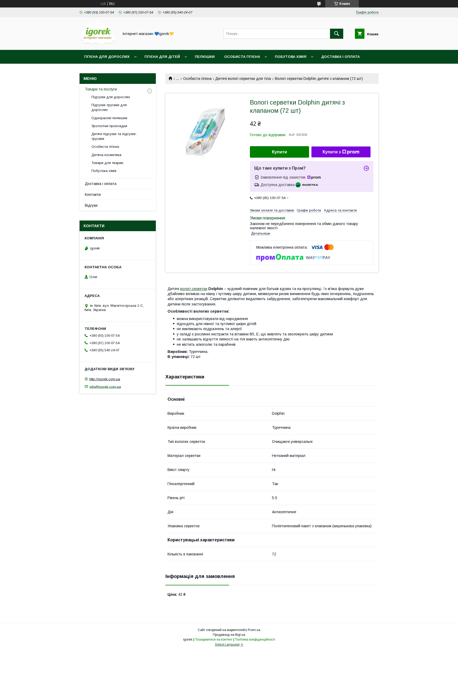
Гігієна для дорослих (107, 57)
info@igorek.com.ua (105, 386)
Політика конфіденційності (255, 639)
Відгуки (91, 205)
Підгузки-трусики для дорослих (109, 107)
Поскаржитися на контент (213, 639)
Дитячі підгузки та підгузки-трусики (114, 136)
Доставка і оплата (340, 57)
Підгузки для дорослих (110, 97)
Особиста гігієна (242, 57)
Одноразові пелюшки (109, 118)
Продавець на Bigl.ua (229, 635)
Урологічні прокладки (109, 126)
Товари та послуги (101, 89)
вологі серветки (193, 289)
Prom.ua (254, 630)
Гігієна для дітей (162, 57)
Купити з (332, 152)
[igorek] (98, 43)
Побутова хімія (290, 57)
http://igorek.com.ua (104, 379)
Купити (279, 152)
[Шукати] (336, 34)
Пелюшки (205, 57)
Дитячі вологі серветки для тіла (243, 78)
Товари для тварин (107, 163)
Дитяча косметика (106, 155)
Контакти (93, 194)
